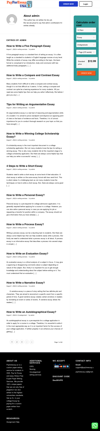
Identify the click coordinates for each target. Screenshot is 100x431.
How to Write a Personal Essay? (26, 195)
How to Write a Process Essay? (25, 224)
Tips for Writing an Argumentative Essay (31, 104)
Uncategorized (22, 315)
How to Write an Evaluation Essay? (27, 253)
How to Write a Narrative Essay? (26, 282)
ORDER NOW (86, 73)
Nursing (32, 369)
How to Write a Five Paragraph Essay (29, 46)
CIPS (32, 366)
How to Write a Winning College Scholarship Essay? (33, 135)
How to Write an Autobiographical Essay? (31, 312)
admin (33, 49)
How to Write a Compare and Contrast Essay (33, 75)
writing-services (22, 49)
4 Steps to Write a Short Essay (25, 166)
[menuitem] (68, 4)
